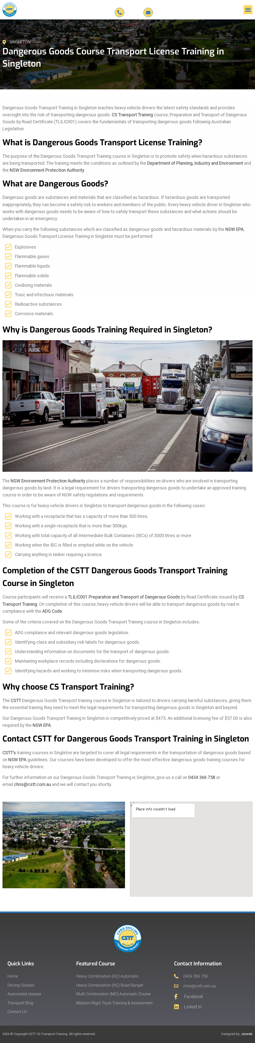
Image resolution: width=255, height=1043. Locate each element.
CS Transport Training (132, 114)
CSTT (16, 700)
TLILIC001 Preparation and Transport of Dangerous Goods (124, 597)
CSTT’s (9, 752)
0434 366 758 (201, 777)
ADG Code (52, 611)
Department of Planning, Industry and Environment (195, 163)
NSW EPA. (42, 725)
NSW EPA (234, 229)
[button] (248, 9)
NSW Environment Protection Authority (47, 170)
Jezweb (247, 1034)
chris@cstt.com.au (32, 784)
